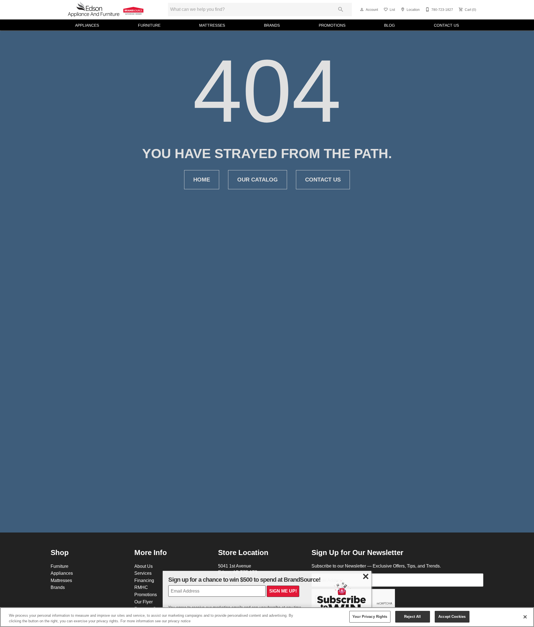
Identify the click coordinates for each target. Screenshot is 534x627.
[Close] (525, 617)
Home (201, 179)
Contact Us (446, 25)
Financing (144, 580)
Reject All (412, 616)
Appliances (87, 25)
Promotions (332, 25)
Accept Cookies (452, 616)
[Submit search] (341, 9)
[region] (267, 617)
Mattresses (212, 25)
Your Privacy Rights (369, 616)
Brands (272, 25)
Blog (389, 25)
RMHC (141, 587)
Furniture (149, 25)
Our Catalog (257, 179)
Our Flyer (143, 601)
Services (143, 573)
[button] (362, 9)
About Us (143, 566)
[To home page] (106, 9)
